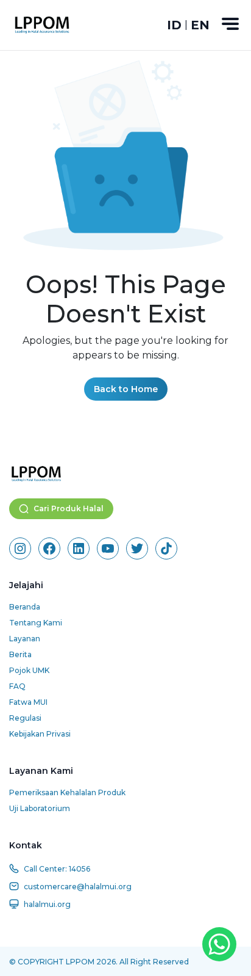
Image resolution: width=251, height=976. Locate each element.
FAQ (17, 686)
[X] (137, 548)
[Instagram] (20, 548)
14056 (79, 868)
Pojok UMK (29, 670)
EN (200, 25)
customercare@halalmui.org (78, 886)
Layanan (24, 638)
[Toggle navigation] (230, 24)
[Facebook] (49, 548)
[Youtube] (108, 548)
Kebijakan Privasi (40, 733)
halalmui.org (47, 904)
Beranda (24, 606)
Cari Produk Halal (69, 508)
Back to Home (126, 389)
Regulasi (25, 718)
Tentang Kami (35, 622)
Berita (20, 654)
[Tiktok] (166, 548)
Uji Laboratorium (39, 808)
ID (174, 25)
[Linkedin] (79, 548)
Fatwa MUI (28, 702)
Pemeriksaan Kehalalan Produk (67, 792)
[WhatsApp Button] (219, 944)
